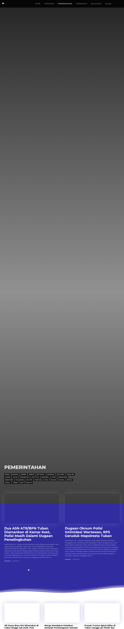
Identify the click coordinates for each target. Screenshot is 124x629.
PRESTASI (38, 480)
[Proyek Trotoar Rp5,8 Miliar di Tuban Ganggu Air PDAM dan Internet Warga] (102, 612)
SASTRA (61, 480)
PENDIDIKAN (62, 477)
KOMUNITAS (24, 477)
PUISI (46, 480)
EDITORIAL (41, 474)
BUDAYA (15, 474)
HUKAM (7, 477)
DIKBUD (31, 474)
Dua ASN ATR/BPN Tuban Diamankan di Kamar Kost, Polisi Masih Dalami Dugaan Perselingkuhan (28, 534)
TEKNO (15, 482)
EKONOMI (50, 474)
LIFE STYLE (35, 477)
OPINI (54, 477)
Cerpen (23, 474)
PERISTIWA (9, 480)
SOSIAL (7, 482)
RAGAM (53, 480)
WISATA (29, 482)
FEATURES (60, 474)
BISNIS (7, 474)
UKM (22, 482)
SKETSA (69, 480)
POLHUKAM (20, 480)
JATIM (15, 477)
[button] (119, 4)
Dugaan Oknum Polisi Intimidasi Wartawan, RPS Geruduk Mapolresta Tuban (88, 532)
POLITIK (29, 480)
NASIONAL (45, 477)
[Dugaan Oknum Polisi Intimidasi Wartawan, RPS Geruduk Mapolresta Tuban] (92, 509)
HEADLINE (70, 474)
